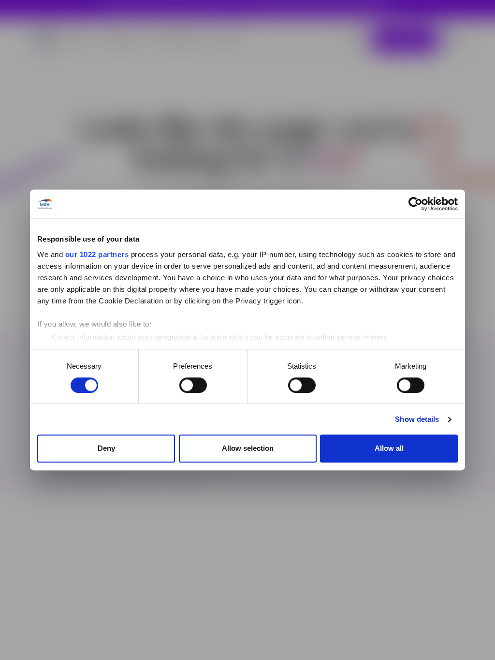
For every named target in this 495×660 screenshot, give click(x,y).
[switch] (193, 385)
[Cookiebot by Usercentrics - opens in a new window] (415, 204)
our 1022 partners (97, 254)
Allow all (389, 449)
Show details (417, 419)
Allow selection (248, 449)
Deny (106, 449)
